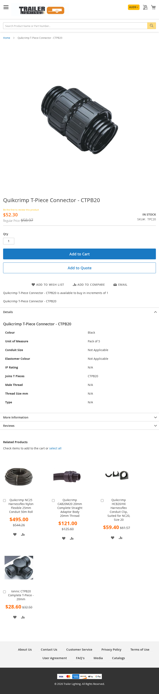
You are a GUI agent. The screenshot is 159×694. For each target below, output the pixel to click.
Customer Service (79, 649)
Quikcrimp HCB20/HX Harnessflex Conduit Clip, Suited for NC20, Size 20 (118, 510)
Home (7, 37)
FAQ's (80, 658)
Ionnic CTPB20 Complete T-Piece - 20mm (21, 595)
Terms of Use (139, 649)
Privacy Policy (111, 649)
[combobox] (79, 25)
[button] (134, 7)
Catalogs (118, 658)
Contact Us (49, 649)
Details (8, 312)
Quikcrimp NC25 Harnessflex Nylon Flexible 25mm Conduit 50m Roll (21, 506)
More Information (15, 417)
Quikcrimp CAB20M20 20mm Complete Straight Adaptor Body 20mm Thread (69, 508)
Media (98, 658)
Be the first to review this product (21, 209)
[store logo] (40, 9)
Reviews (8, 426)
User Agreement (54, 658)
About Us (25, 649)
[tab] (79, 311)
